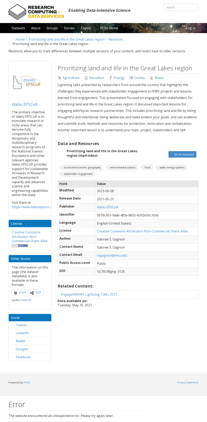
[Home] (36, 12)
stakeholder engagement (78, 174)
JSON (22, 292)
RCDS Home (109, 28)
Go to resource (183, 154)
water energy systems (172, 167)
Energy (119, 78)
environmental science (122, 167)
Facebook (22, 357)
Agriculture (70, 78)
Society (139, 78)
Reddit (20, 341)
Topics (86, 28)
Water (159, 78)
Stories (69, 28)
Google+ (22, 349)
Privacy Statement (188, 382)
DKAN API (25, 300)
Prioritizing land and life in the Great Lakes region (67, 39)
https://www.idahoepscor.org (34, 207)
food (147, 167)
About (35, 28)
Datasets (18, 28)
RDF (38, 292)
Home (20, 39)
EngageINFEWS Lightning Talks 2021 (89, 294)
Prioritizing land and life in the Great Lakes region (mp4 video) (102, 153)
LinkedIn (22, 333)
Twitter (21, 325)
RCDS (27, 382)
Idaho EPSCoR (25, 104)
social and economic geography (82, 167)
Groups (52, 28)
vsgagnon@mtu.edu (112, 255)
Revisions (116, 39)
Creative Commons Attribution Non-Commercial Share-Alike (30, 236)
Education (96, 78)
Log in (190, 28)
